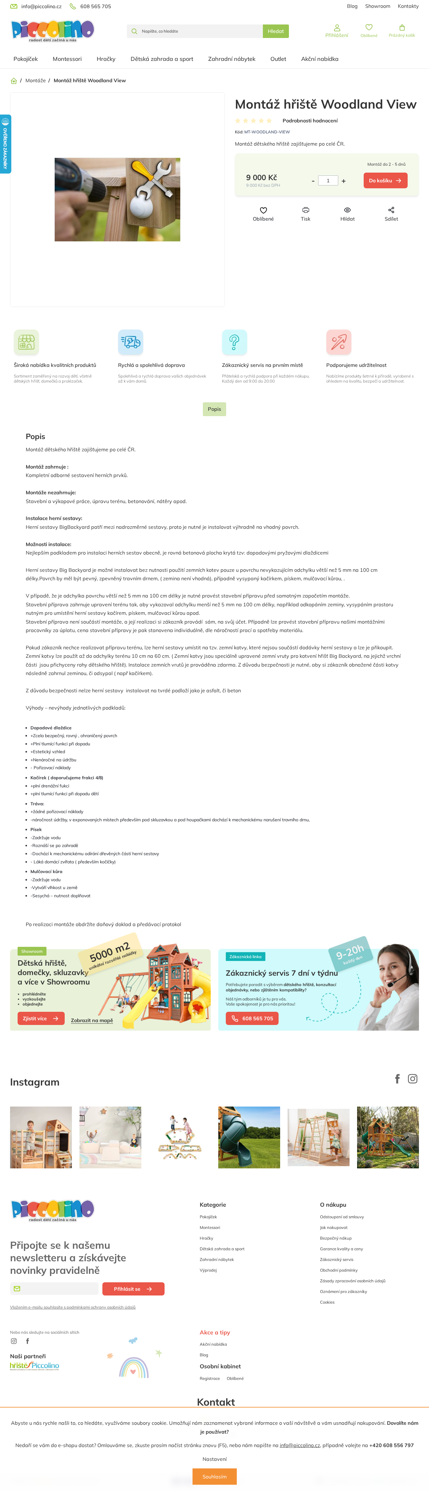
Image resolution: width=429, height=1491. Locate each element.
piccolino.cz (412, 1078)
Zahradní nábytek (217, 1259)
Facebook (397, 1078)
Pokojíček (208, 1216)
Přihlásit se (127, 1289)
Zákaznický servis (336, 1259)
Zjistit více (35, 1018)
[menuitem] (25, 59)
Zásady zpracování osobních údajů (353, 1280)
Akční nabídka (213, 1344)
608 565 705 (257, 1018)
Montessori (210, 1227)
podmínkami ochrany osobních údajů (101, 1307)
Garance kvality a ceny (341, 1248)
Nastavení (215, 1459)
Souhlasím (215, 1476)
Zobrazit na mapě (92, 1020)
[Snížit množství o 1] (315, 180)
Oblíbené (235, 1378)
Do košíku (380, 180)
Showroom (377, 6)
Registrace (210, 1378)
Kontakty (408, 6)
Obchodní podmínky (339, 1270)
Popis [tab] (214, 409)
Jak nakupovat (334, 1227)
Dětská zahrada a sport (222, 1248)
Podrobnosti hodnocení (310, 120)
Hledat (276, 31)
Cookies (327, 1302)
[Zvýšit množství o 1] (342, 180)
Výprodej (208, 1270)
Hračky (206, 1238)
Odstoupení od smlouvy (342, 1216)
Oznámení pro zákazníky (343, 1291)
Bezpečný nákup (336, 1238)
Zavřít (337, 230)
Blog (352, 6)
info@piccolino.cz (300, 1445)
